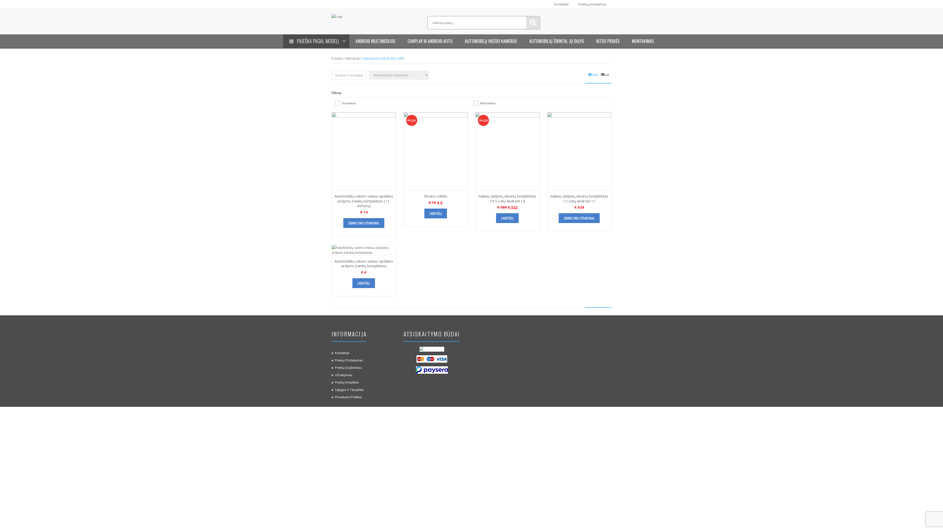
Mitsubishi (353, 58)
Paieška (533, 22)
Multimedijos (488, 103)
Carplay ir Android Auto (430, 41)
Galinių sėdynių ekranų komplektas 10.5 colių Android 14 (507, 198)
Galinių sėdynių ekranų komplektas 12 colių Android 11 (579, 198)
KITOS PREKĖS (608, 41)
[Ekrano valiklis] (436, 151)
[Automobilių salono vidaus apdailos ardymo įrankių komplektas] (364, 249)
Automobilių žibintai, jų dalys (556, 41)
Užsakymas (343, 375)
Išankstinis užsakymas (363, 223)
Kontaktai (561, 4)
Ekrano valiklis (435, 196)
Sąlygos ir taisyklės (349, 389)
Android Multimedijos (375, 41)
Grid (594, 74)
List (606, 74)
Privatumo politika (348, 397)
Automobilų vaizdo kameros (491, 41)
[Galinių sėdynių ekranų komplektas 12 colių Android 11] (579, 151)
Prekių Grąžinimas (348, 367)
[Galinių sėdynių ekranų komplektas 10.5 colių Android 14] (507, 151)
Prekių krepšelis (347, 382)
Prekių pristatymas (593, 4)
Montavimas (643, 41)
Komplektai (349, 103)
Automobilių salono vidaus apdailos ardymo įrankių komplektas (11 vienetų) (363, 201)
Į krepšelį (436, 213)
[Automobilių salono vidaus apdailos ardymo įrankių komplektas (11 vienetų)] (364, 151)
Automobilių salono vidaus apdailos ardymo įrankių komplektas (363, 263)
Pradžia (337, 58)
